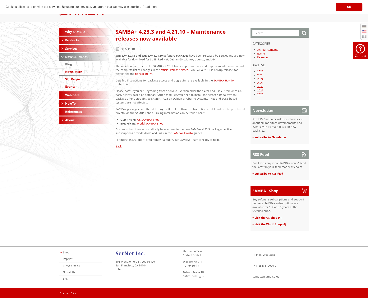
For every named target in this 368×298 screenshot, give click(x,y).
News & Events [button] (76, 57)
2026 (260, 71)
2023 (260, 83)
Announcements (267, 49)
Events (70, 87)
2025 (260, 75)
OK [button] (349, 6)
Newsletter (73, 72)
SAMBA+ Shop (265, 190)
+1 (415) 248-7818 (263, 254)
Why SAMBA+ (75, 32)
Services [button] (71, 48)
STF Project (73, 79)
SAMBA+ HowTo (224, 80)
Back (119, 146)
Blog (68, 64)
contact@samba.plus (265, 276)
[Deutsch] (364, 26)
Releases (263, 57)
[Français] (364, 36)
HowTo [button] (70, 103)
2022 (260, 86)
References (73, 112)
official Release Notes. (175, 70)
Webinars (72, 95)
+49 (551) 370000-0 (264, 265)
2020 (260, 94)
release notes (143, 74)
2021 (260, 90)
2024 (260, 79)
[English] (364, 31)
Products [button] (72, 40)
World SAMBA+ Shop (150, 123)
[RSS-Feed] (308, 292)
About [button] (70, 120)
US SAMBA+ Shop (148, 119)
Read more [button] (150, 6)
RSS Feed (260, 154)
